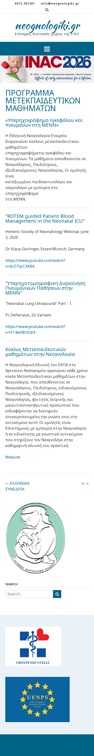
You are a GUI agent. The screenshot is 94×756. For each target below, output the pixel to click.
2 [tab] (41, 71)
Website (12, 457)
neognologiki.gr (47, 25)
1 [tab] (34, 71)
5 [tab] (60, 71)
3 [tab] (47, 71)
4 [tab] (54, 71)
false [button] (74, 73)
